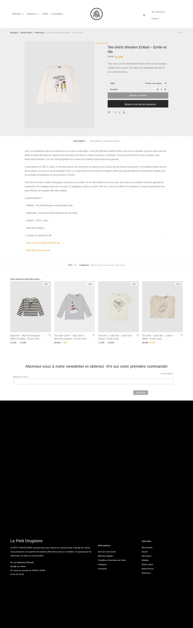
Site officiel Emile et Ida (38, 250)
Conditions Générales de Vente (112, 560)
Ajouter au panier (138, 95)
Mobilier (145, 560)
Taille (112, 83)
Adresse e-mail (20, 376)
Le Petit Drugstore (26, 541)
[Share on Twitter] (119, 112)
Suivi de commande (107, 552)
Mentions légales (105, 556)
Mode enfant (147, 564)
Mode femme (148, 569)
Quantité (114, 89)
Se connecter (158, 12)
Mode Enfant (26, 32)
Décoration (146, 556)
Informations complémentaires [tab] (104, 141)
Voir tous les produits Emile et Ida (43, 243)
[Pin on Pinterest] (124, 112)
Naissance (146, 573)
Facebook (102, 569)
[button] (18, 14)
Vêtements (39, 32)
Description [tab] (79, 141)
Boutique (14, 32)
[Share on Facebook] (115, 112)
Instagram (102, 564)
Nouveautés (108, 265)
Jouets (145, 552)
